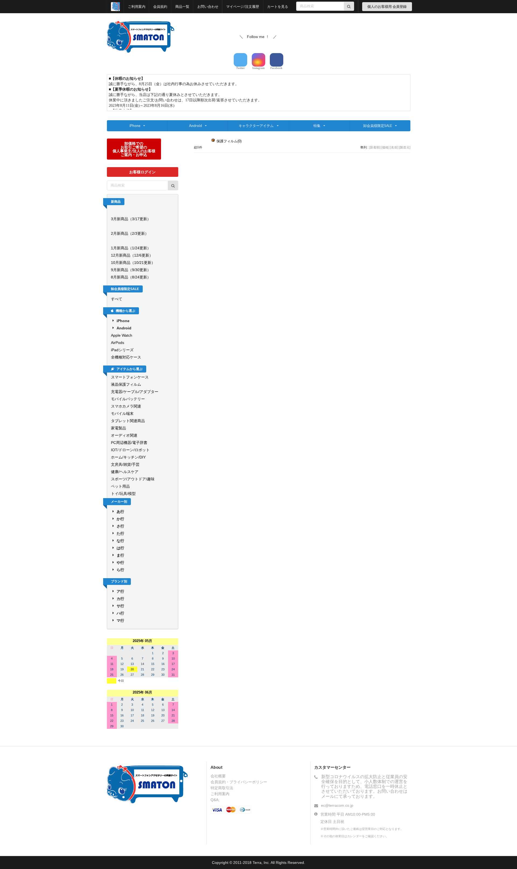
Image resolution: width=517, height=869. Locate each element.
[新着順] (374, 147)
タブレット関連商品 (128, 421)
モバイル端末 (122, 413)
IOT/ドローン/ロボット (130, 450)
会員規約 (160, 6)
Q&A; (215, 800)
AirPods (117, 342)
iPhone (135, 125)
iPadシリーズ (122, 350)
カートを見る (277, 6)
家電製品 (118, 428)
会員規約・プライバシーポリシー (239, 782)
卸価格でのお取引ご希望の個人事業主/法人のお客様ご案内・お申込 (134, 149)
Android (195, 125)
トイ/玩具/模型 (123, 493)
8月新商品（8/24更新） (131, 277)
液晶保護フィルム (126, 384)
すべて (116, 299)
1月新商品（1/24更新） (131, 248)
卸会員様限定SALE (377, 125)
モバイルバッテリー (128, 399)
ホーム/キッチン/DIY (128, 457)
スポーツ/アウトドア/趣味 (133, 479)
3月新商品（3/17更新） (131, 219)
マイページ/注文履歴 (242, 6)
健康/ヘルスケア (124, 472)
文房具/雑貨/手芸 (125, 464)
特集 (316, 125)
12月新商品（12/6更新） (132, 255)
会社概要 (218, 776)
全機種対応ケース (126, 357)
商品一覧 (182, 6)
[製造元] (404, 147)
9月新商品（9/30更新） (131, 270)
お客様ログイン (142, 172)
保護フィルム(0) (229, 141)
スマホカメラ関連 (126, 406)
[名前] (394, 147)
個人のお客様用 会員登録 (387, 6)
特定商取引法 (222, 788)
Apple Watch (121, 335)
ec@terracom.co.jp (337, 805)
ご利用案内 (136, 6)
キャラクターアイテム (256, 125)
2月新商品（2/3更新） (130, 233)
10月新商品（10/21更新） (133, 262)
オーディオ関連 (124, 435)
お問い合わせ (207, 6)
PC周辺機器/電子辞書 (129, 442)
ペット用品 (120, 486)
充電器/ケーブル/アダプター (134, 391)
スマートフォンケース (130, 377)
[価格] (385, 147)
